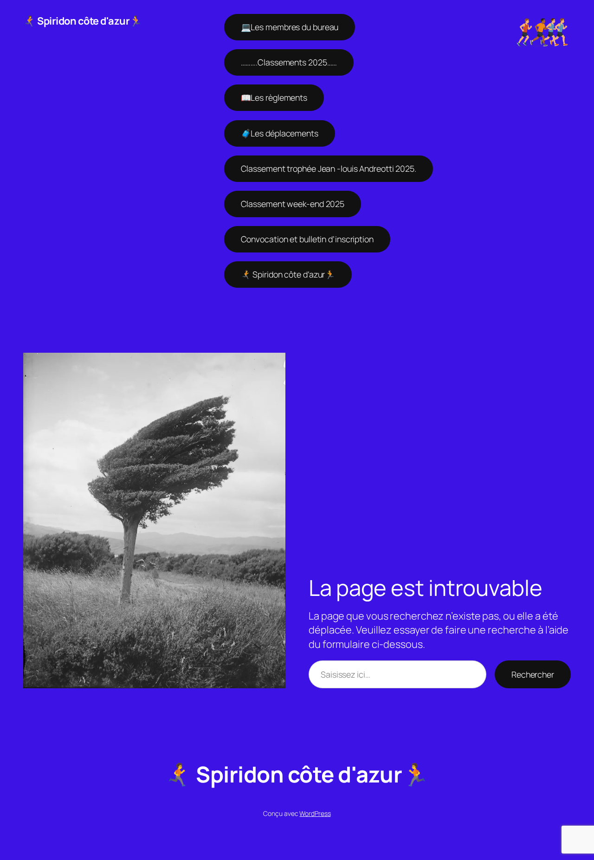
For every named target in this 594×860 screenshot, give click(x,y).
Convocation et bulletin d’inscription (307, 239)
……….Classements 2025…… (289, 62)
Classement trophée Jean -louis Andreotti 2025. (328, 168)
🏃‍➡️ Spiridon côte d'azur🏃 (82, 21)
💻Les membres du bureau (290, 26)
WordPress (314, 813)
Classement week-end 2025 (293, 203)
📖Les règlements (274, 97)
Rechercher (532, 674)
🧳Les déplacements (279, 133)
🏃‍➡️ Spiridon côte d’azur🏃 (288, 274)
